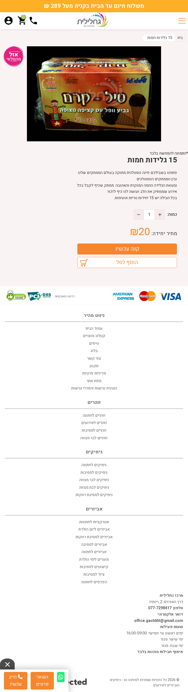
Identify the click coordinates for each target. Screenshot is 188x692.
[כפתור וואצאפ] (61, 677)
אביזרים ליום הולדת (94, 529)
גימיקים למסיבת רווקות (94, 495)
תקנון (94, 366)
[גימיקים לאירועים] (92, 19)
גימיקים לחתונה (94, 465)
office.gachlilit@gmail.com (158, 621)
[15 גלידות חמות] (94, 93)
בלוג (94, 351)
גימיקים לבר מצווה (94, 480)
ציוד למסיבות (94, 574)
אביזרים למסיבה (94, 544)
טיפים (94, 343)
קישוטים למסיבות (94, 567)
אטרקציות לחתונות (94, 522)
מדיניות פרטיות (94, 373)
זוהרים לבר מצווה (94, 438)
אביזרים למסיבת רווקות (94, 537)
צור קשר (94, 358)
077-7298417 (160, 608)
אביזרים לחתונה (94, 552)
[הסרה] (139, 214)
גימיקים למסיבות (94, 472)
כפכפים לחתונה (94, 582)
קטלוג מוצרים (94, 336)
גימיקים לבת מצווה (94, 487)
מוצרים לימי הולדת (94, 559)
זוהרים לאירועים (94, 423)
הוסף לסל (127, 262)
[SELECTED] (71, 681)
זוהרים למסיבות (94, 430)
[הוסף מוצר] (159, 214)
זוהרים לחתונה (94, 415)
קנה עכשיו (127, 249)
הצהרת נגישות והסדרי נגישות (94, 388)
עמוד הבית (94, 328)
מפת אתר (94, 381)
